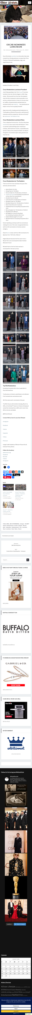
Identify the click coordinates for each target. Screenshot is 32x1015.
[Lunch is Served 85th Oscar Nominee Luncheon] (8, 487)
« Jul (2, 978)
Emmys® (27, 992)
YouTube (5, 456)
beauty (18, 990)
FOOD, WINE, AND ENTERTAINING (11, 524)
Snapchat (5, 433)
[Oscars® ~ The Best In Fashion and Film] (8, 505)
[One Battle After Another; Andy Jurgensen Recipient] (16, 818)
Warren (8, 232)
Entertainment (15, 527)
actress (4, 989)
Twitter (5, 429)
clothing (9, 992)
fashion (15, 994)
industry (16, 104)
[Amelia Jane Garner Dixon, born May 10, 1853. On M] (16, 795)
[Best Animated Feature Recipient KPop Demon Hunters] (16, 910)
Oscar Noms (14, 529)
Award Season (11, 990)
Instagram (5, 421)
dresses (24, 992)
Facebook (5, 425)
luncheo (5, 124)
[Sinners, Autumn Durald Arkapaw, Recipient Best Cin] (16, 841)
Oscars (21, 92)
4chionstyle (17, 987)
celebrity (4, 992)
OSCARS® (27, 524)
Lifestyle (22, 524)
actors (28, 987)
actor (25, 987)
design (13, 992)
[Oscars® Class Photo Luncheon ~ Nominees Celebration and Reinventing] (20, 487)
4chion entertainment (8, 525)
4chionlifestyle (10, 50)
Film (20, 527)
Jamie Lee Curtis (10, 194)
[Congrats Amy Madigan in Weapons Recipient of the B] (16, 864)
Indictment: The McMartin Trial (12, 116)
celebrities (8, 527)
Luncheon (13, 56)
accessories (22, 987)
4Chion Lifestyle (18, 525)
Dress (20, 992)
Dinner (16, 992)
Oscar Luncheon (7, 529)
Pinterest (5, 440)
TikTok (4, 437)
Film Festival (25, 995)
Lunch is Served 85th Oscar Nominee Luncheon (7, 494)
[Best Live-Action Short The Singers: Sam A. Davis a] (16, 887)
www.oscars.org (7, 452)
